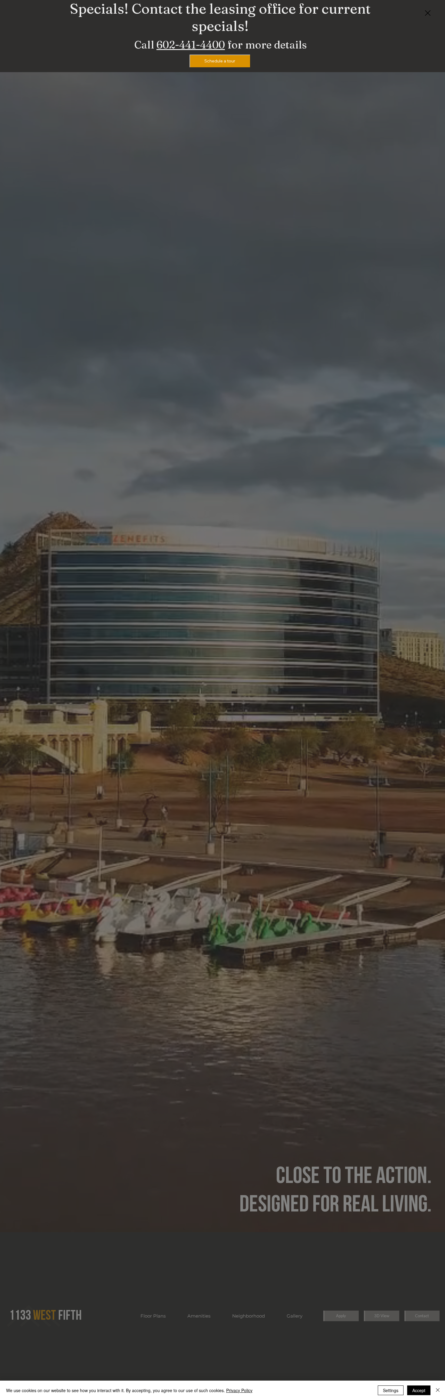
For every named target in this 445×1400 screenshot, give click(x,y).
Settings (390, 1390)
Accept (418, 1390)
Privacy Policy (239, 1390)
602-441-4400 (191, 44)
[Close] (437, 1390)
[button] (427, 13)
